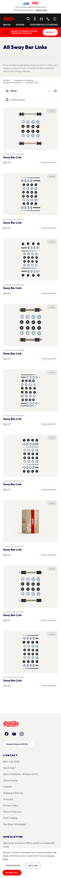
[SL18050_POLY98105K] (30, 390)
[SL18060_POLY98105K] (30, 325)
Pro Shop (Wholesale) (14, 824)
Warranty (8, 799)
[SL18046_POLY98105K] (30, 521)
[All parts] (55, 19)
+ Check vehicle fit (48, 162)
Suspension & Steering (44, 25)
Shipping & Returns (13, 792)
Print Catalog (10, 818)
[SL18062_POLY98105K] (30, 259)
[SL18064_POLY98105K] (30, 194)
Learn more (41, 10)
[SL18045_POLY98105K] (30, 586)
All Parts (6, 80)
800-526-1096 (11, 761)
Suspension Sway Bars (12, 83)
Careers (7, 786)
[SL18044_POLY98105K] (30, 652)
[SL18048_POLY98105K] (30, 455)
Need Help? (9, 767)
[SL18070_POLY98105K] (30, 128)
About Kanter (10, 780)
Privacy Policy (10, 805)
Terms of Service (12, 811)
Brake (7, 25)
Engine (20, 25)
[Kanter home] (6, 32)
